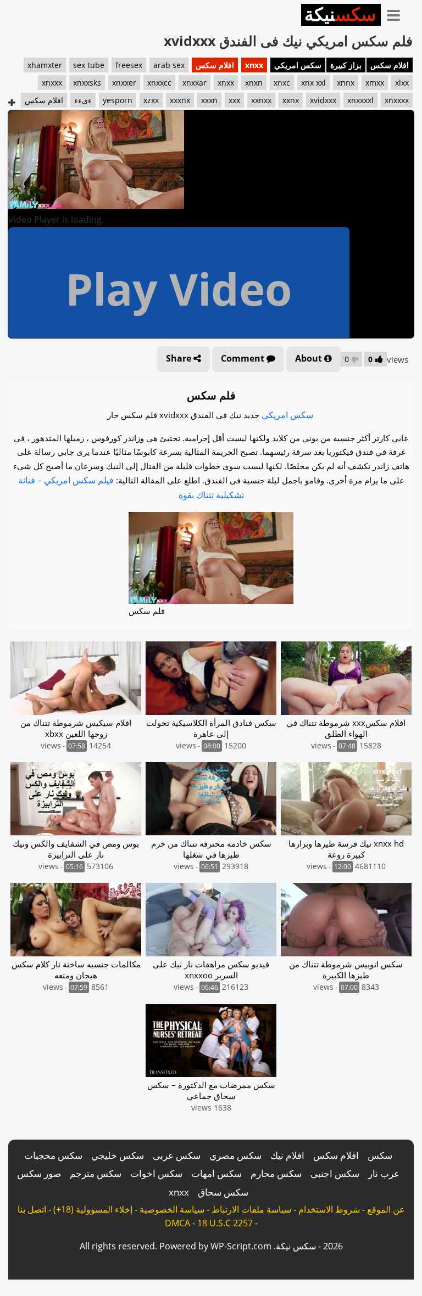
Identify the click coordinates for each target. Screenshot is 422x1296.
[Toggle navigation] (397, 13)
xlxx (402, 82)
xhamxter (44, 65)
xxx (234, 100)
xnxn (254, 82)
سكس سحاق (223, 1192)
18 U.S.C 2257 (225, 1223)
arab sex (169, 65)
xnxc (282, 82)
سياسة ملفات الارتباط (251, 1209)
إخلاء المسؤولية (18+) (92, 1209)
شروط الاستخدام (329, 1209)
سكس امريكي (297, 65)
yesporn (117, 100)
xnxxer (124, 82)
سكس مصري (235, 1155)
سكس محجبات (53, 1155)
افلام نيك (287, 1155)
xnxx (254, 65)
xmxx (374, 82)
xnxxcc (159, 82)
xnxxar (194, 82)
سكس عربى (177, 1155)
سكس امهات (216, 1173)
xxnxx (261, 100)
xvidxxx (323, 100)
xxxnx (180, 100)
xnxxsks (87, 82)
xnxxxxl (360, 100)
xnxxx (52, 82)
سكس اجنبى (334, 1173)
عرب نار (383, 1173)
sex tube (88, 65)
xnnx (345, 82)
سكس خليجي (117, 1155)
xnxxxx (397, 100)
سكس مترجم (95, 1173)
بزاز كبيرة (346, 65)
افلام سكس (389, 65)
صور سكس (39, 1173)
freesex (128, 65)
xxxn (209, 100)
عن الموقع (386, 1209)
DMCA (177, 1223)
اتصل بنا (32, 1209)
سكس (380, 1155)
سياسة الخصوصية (172, 1209)
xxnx (290, 100)
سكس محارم (276, 1173)
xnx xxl (313, 82)
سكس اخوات (156, 1173)
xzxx (151, 100)
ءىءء (83, 100)
